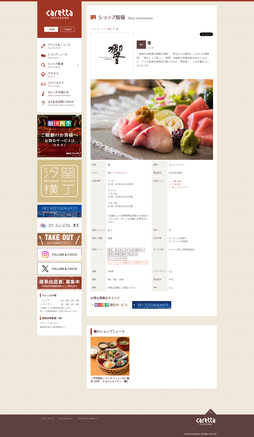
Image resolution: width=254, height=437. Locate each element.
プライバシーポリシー (87, 418)
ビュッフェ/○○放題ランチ (121, 262)
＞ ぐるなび (175, 184)
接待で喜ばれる (129, 254)
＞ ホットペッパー (178, 187)
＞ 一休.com (175, 181)
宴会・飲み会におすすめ (120, 250)
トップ (93, 29)
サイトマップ (47, 418)
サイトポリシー (66, 418)
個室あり (139, 250)
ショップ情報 (106, 29)
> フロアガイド (120, 173)
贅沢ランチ (142, 262)
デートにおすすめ (117, 258)
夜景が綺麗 (114, 254)
